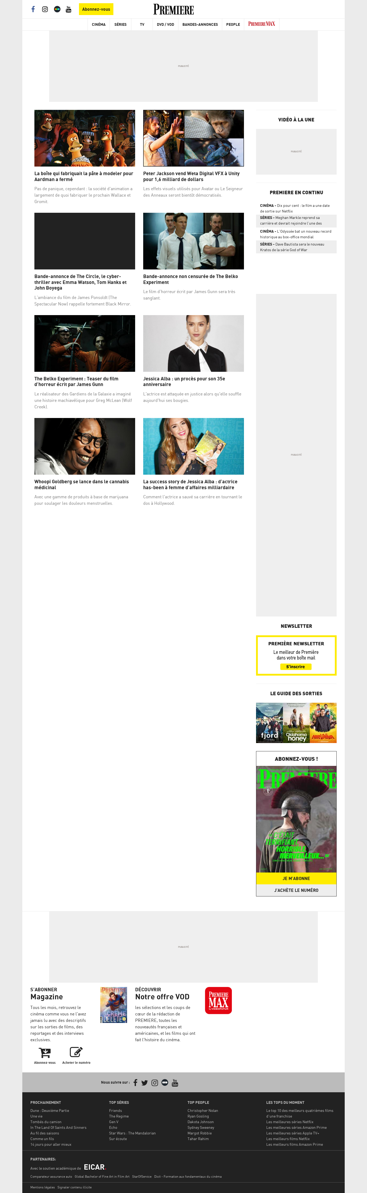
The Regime (119, 1116)
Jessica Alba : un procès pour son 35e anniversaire (184, 381)
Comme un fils (42, 1138)
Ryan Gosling (198, 1116)
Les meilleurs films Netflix (288, 1138)
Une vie (36, 1116)
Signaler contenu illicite (74, 1187)
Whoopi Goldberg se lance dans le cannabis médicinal (81, 484)
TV (142, 24)
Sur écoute (118, 1138)
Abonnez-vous (96, 9)
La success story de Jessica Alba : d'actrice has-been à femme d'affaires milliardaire (190, 484)
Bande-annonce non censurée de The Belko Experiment (190, 279)
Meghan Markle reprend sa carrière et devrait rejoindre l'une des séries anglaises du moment (291, 221)
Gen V (113, 1121)
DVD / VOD (165, 24)
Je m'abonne (296, 878)
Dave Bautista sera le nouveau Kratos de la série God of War (292, 247)
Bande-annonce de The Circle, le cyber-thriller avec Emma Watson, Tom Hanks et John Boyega (80, 282)
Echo (113, 1127)
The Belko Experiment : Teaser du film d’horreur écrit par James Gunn (76, 381)
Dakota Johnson (201, 1121)
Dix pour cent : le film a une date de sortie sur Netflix (295, 208)
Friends (115, 1110)
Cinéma (99, 24)
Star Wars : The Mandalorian (132, 1133)
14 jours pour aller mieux (50, 1144)
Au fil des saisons (44, 1133)
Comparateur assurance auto (51, 1176)
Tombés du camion (46, 1121)
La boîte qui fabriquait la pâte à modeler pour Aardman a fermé (83, 176)
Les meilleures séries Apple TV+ (292, 1133)
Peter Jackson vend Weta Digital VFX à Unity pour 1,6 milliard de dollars (191, 176)
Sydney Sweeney (201, 1127)
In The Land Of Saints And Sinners (58, 1127)
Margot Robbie (200, 1133)
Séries (120, 24)
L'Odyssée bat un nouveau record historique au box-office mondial (296, 234)
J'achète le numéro (296, 890)
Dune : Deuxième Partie (49, 1110)
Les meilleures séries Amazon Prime (296, 1127)
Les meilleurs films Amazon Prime (294, 1144)
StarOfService (142, 1176)
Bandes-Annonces (200, 24)
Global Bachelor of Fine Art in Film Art (102, 1176)
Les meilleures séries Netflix (290, 1121)
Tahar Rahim (198, 1138)
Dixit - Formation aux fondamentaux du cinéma (188, 1176)
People (233, 24)
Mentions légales (42, 1187)
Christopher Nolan (203, 1110)
